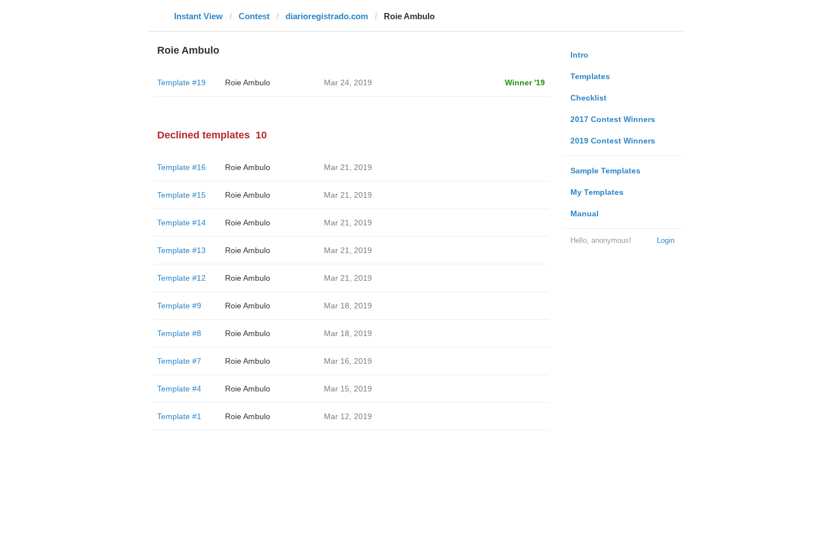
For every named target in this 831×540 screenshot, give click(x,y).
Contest (254, 16)
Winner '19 (525, 82)
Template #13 (181, 250)
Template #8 (179, 333)
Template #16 (181, 167)
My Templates (597, 192)
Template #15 (181, 194)
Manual (584, 213)
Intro (579, 54)
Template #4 (179, 388)
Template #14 (181, 222)
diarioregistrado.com (326, 16)
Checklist (588, 97)
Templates (590, 76)
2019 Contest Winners (612, 140)
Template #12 (181, 277)
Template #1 (179, 416)
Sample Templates (605, 170)
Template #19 (181, 82)
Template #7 (179, 360)
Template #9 (179, 305)
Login (665, 240)
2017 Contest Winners (612, 119)
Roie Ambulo (247, 82)
